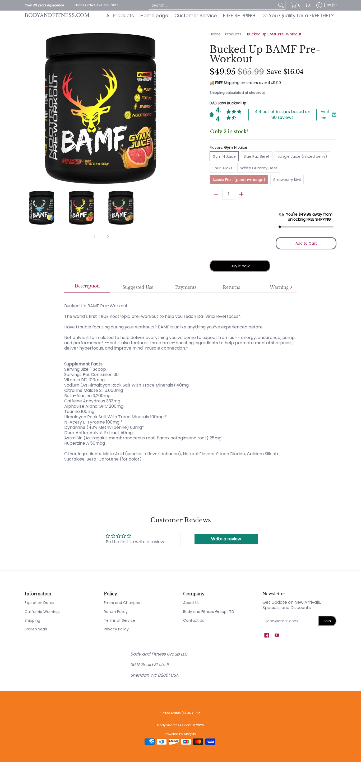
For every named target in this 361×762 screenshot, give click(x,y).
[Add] (241, 194)
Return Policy (116, 611)
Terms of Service (119, 620)
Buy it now (240, 266)
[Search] (281, 5)
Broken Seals (36, 629)
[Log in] (319, 5)
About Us (191, 602)
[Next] (174, 108)
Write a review (226, 539)
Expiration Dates (39, 602)
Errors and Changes (122, 602)
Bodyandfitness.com (57, 15)
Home (215, 34)
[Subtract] (216, 194)
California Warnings (43, 611)
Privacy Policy (116, 629)
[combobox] (213, 5)
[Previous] (28, 108)
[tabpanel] (180, 379)
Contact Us (193, 620)
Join (327, 621)
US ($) (332, 5)
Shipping (217, 92)
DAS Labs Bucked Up (228, 103)
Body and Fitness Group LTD (208, 611)
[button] (266, 635)
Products (233, 34)
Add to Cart (306, 243)
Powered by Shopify (180, 734)
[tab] (87, 287)
